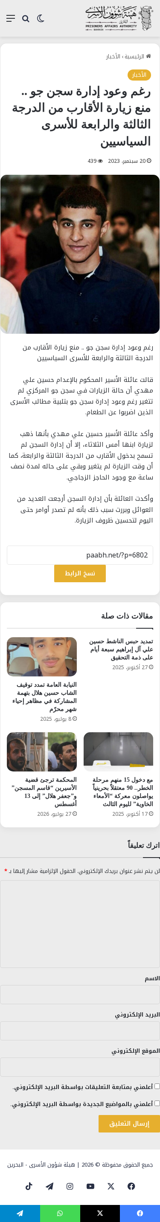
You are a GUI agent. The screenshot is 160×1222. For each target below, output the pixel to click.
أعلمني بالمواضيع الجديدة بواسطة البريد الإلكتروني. (81, 1104)
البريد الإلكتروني (137, 1014)
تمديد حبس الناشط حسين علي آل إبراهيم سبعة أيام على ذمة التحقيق (121, 649)
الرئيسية (135, 56)
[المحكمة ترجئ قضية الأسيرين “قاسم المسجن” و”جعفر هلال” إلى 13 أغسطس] (42, 751)
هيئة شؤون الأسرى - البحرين (41, 1164)
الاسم (152, 978)
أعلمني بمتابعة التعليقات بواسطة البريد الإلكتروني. (82, 1087)
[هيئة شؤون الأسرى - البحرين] (119, 18)
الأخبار (113, 56)
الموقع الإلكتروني (135, 1051)
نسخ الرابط (80, 573)
